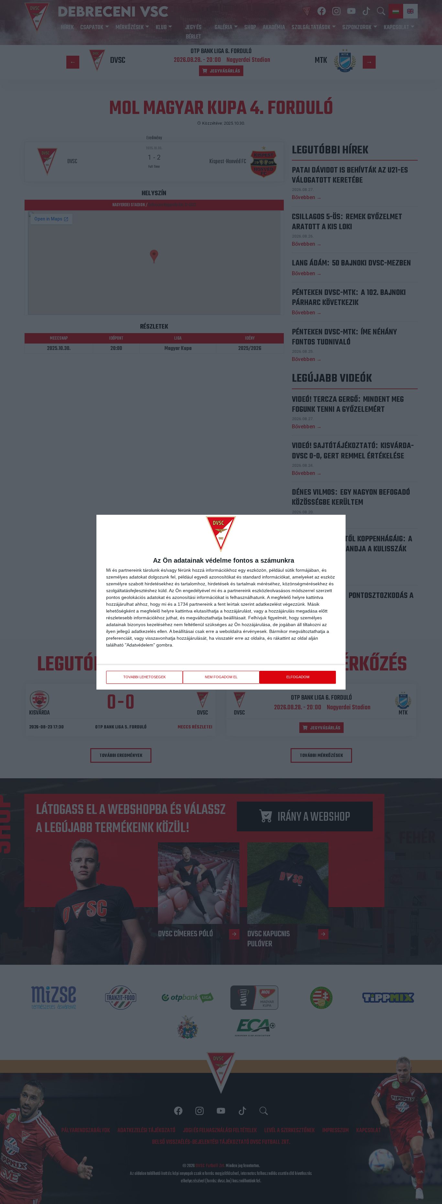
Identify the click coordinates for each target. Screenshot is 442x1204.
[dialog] (221, 602)
